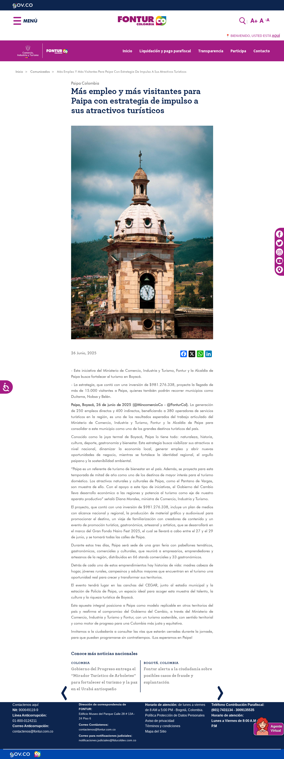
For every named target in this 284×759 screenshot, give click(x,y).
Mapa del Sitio (155, 731)
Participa (238, 50)
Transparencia (210, 50)
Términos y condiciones (162, 726)
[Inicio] (142, 20)
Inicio (127, 50)
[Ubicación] (279, 267)
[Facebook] (279, 232)
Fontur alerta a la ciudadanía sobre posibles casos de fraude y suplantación (178, 675)
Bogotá (151, 663)
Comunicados (40, 72)
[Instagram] (279, 250)
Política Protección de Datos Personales (175, 715)
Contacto (261, 50)
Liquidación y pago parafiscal (165, 50)
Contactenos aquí (25, 704)
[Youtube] (279, 258)
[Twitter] (279, 241)
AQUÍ (276, 36)
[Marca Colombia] (37, 754)
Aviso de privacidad (159, 721)
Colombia (90, 83)
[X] (192, 353)
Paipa (76, 83)
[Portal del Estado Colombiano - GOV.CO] (20, 754)
